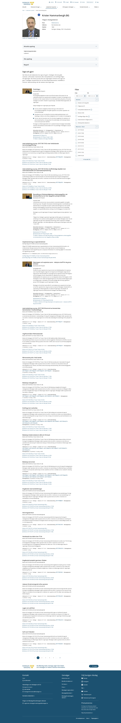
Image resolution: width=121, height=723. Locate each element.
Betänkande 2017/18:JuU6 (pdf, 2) (43, 233)
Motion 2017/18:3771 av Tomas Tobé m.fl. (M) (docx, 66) (37, 351)
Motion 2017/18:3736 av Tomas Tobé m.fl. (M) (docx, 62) (37, 455)
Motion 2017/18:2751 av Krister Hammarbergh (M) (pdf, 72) (38, 531)
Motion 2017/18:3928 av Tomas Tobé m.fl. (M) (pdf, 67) (37, 329)
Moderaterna (55, 23)
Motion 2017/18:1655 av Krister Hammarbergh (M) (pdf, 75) (38, 555)
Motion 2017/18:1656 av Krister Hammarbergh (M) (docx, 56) (39, 625)
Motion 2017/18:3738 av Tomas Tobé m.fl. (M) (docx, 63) (37, 401)
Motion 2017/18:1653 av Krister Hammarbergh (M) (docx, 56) (39, 601)
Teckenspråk (59, 2)
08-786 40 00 (27, 680)
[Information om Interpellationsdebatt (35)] (91, 109)
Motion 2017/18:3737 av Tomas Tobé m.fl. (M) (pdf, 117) (37, 430)
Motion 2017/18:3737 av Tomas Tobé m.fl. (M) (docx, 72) (37, 428)
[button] (36, 7)
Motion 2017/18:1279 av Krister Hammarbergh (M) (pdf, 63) (38, 651)
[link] (34, 658)
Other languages (75, 2)
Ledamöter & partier (30, 10)
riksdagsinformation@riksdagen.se (32, 691)
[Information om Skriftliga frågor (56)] (89, 116)
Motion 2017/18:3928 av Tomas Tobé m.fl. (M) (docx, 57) (37, 327)
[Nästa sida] (60, 657)
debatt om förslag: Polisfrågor (44, 138)
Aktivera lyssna (90, 2)
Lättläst (52, 2)
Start (23, 10)
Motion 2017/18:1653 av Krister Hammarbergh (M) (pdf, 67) (38, 603)
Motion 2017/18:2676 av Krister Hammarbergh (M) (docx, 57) (39, 506)
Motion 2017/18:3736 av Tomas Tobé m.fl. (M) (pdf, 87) (37, 457)
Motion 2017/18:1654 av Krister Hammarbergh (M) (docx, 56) (39, 577)
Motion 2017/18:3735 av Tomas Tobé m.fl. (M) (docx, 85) (37, 482)
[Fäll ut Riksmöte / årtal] (97, 126)
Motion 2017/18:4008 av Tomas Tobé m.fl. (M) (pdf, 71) (37, 189)
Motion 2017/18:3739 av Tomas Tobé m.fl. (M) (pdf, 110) (37, 378)
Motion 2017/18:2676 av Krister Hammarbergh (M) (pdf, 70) (38, 508)
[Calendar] (84, 96)
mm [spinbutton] (80, 96)
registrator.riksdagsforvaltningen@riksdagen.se (36, 703)
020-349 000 (27, 689)
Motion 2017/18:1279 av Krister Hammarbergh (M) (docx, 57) (39, 649)
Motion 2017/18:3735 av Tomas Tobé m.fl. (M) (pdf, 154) (37, 484)
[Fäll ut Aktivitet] (97, 99)
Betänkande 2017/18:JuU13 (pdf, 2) (43, 137)
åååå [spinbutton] (77, 96)
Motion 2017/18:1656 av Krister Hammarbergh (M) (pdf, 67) (38, 627)
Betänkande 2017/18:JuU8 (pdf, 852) (43, 300)
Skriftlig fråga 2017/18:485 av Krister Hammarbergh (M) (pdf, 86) (40, 257)
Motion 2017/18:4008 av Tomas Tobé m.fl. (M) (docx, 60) (37, 188)
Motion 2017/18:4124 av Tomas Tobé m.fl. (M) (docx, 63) (37, 162)
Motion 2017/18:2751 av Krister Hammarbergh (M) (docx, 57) (39, 530)
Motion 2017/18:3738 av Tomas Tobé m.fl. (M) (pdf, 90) (37, 403)
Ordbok (83, 2)
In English (67, 2)
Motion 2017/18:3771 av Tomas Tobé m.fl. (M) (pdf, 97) (37, 353)
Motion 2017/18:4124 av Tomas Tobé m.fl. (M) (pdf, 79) (37, 164)
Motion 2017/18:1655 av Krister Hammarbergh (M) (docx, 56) (39, 554)
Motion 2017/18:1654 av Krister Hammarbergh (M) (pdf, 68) (38, 579)
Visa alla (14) (91, 159)
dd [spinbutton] (81, 96)
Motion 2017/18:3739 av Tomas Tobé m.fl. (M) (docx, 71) (37, 376)
